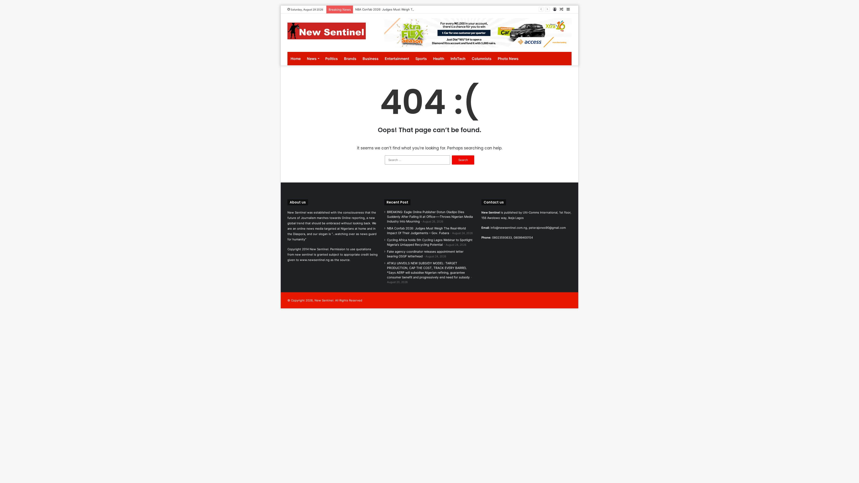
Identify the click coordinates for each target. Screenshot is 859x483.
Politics (331, 58)
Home (296, 58)
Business (370, 58)
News (312, 58)
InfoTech (458, 58)
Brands (350, 58)
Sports (421, 58)
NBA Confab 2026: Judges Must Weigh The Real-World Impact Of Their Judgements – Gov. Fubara (424, 9)
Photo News (508, 58)
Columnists (481, 58)
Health (438, 58)
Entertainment (397, 58)
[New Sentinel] (326, 31)
